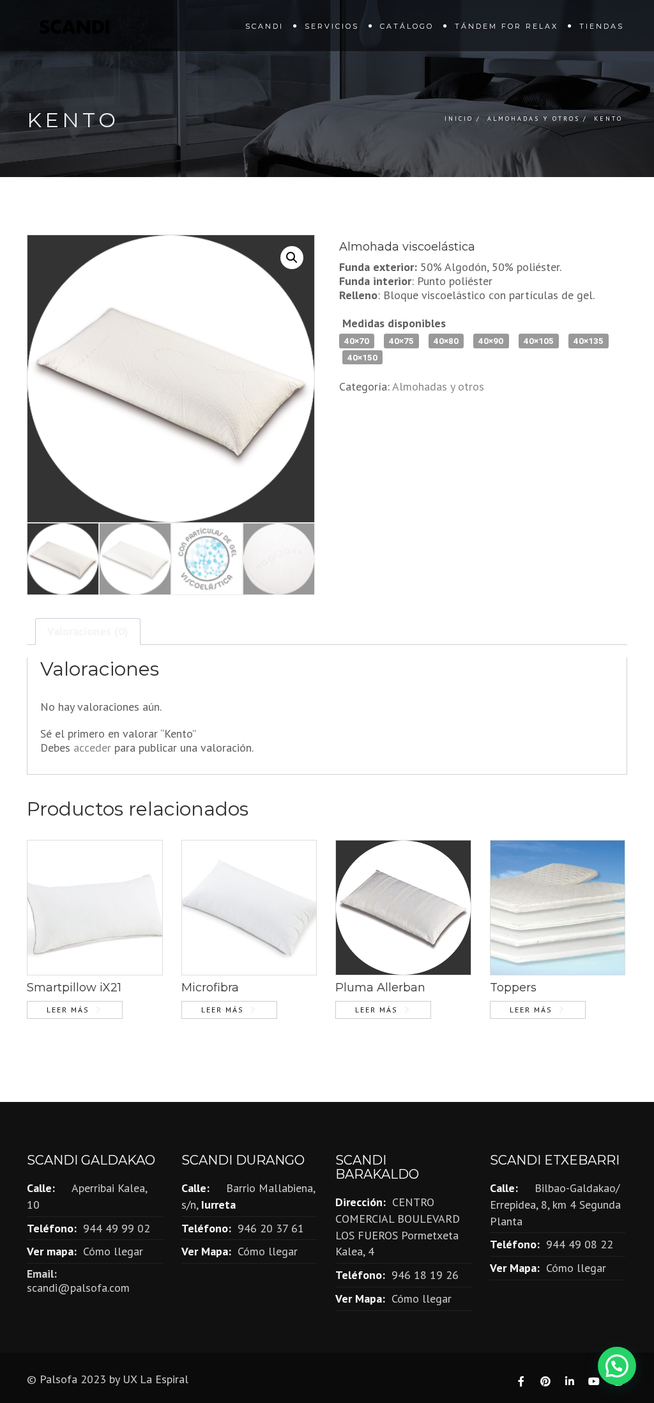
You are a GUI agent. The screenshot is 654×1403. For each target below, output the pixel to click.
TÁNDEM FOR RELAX (506, 26)
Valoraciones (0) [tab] (87, 631)
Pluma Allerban (380, 988)
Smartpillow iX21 (74, 988)
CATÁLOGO (407, 26)
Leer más (68, 1009)
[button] (291, 257)
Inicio (459, 118)
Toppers (513, 988)
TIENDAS (601, 26)
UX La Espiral (155, 1379)
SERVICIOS (332, 26)
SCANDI (264, 26)
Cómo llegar (113, 1251)
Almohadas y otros (533, 118)
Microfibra (210, 988)
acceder (92, 747)
